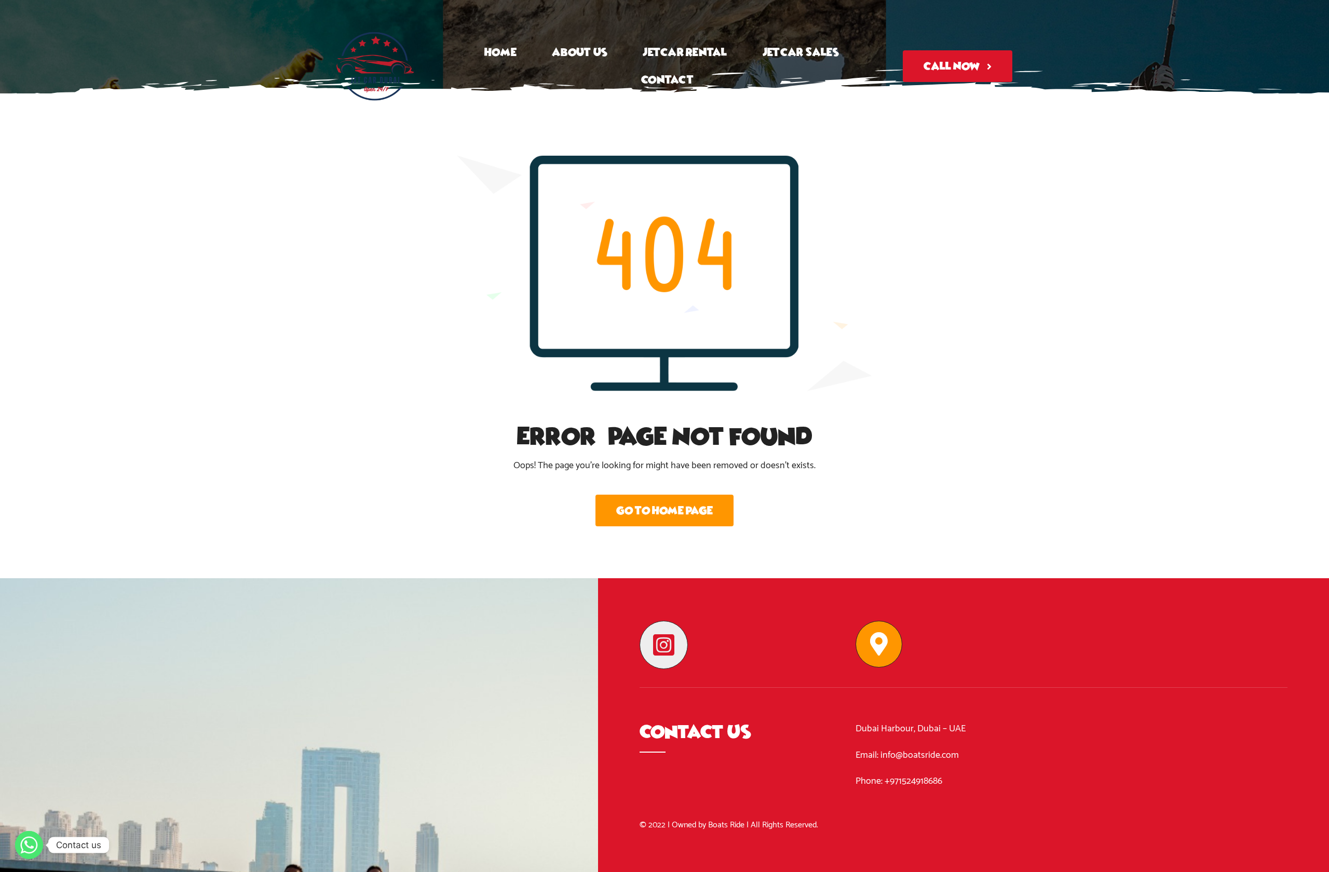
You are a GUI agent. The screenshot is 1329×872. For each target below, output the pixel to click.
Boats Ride (726, 825)
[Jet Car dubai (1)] (375, 12)
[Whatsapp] (29, 845)
